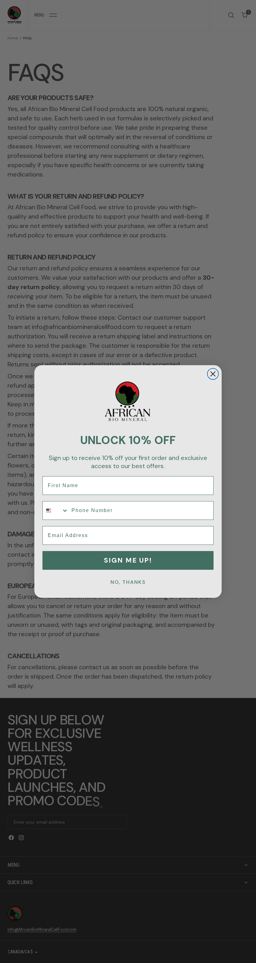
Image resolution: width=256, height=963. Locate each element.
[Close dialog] (213, 374)
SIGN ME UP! (128, 560)
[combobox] (55, 510)
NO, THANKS (128, 582)
